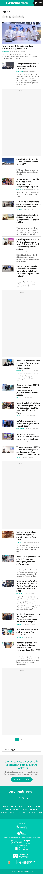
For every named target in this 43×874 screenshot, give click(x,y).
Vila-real (14, 806)
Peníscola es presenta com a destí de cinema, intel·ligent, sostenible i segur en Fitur (28, 560)
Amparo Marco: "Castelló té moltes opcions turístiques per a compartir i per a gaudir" (27, 183)
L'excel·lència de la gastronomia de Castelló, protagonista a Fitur (17, 47)
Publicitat (23, 815)
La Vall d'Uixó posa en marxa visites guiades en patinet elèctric (27, 423)
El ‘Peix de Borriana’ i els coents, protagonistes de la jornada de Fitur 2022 (28, 204)
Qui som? (13, 812)
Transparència (34, 815)
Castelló (5, 806)
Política (24, 809)
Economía (29, 806)
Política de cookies (10, 815)
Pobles (21, 806)
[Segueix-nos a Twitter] (20, 798)
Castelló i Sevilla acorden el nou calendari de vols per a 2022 (27, 161)
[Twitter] (6, 16)
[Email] (19, 16)
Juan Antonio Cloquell (14, 51)
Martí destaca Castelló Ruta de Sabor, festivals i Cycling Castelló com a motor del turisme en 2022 (27, 586)
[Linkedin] (10, 16)
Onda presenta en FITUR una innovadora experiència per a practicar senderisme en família (27, 390)
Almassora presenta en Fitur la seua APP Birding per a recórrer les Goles (27, 436)
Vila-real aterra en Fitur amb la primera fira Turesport (27, 632)
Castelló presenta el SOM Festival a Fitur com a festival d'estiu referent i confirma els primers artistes (27, 244)
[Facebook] (3, 16)
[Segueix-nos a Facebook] (16, 798)
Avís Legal (22, 812)
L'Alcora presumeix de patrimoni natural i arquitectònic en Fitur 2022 (26, 536)
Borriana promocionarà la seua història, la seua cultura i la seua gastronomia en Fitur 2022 (28, 646)
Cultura (37, 806)
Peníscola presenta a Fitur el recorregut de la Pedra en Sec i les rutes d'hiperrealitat (28, 364)
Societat (8, 809)
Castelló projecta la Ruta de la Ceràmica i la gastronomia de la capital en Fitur (27, 218)
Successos (16, 809)
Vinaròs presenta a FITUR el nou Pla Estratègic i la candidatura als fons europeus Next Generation (28, 451)
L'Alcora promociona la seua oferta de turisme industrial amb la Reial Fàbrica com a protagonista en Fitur (28, 271)
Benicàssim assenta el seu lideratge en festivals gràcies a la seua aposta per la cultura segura (28, 618)
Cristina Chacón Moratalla (29, 542)
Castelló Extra (26, 71)
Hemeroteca (33, 809)
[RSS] (27, 798)
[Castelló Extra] (21, 794)
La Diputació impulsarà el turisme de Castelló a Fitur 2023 (28, 66)
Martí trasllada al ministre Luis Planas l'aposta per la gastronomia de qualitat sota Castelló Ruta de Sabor (28, 408)
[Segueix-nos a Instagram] (23, 798)
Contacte (4, 812)
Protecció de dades (35, 812)
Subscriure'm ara (21, 779)
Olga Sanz (25, 167)
